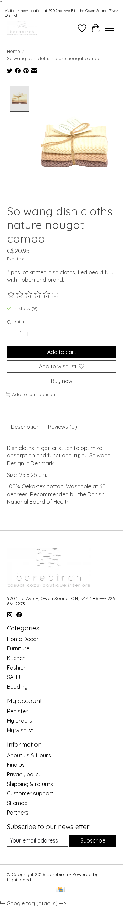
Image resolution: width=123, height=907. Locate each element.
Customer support (30, 793)
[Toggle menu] (109, 28)
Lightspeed (19, 879)
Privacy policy (24, 774)
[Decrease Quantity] (13, 333)
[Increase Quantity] (27, 333)
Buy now (61, 381)
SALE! (13, 677)
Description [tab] (25, 426)
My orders (19, 720)
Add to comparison (33, 394)
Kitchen (16, 658)
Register (17, 711)
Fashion (17, 667)
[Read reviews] (29, 295)
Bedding (17, 686)
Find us (16, 764)
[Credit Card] (60, 890)
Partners (17, 812)
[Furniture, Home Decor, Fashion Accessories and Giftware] (22, 28)
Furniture (18, 648)
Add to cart (61, 352)
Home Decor (23, 638)
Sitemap (17, 803)
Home (13, 51)
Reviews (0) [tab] (62, 426)
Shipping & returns (30, 783)
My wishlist (20, 730)
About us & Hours (29, 755)
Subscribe (92, 840)
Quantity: (17, 321)
